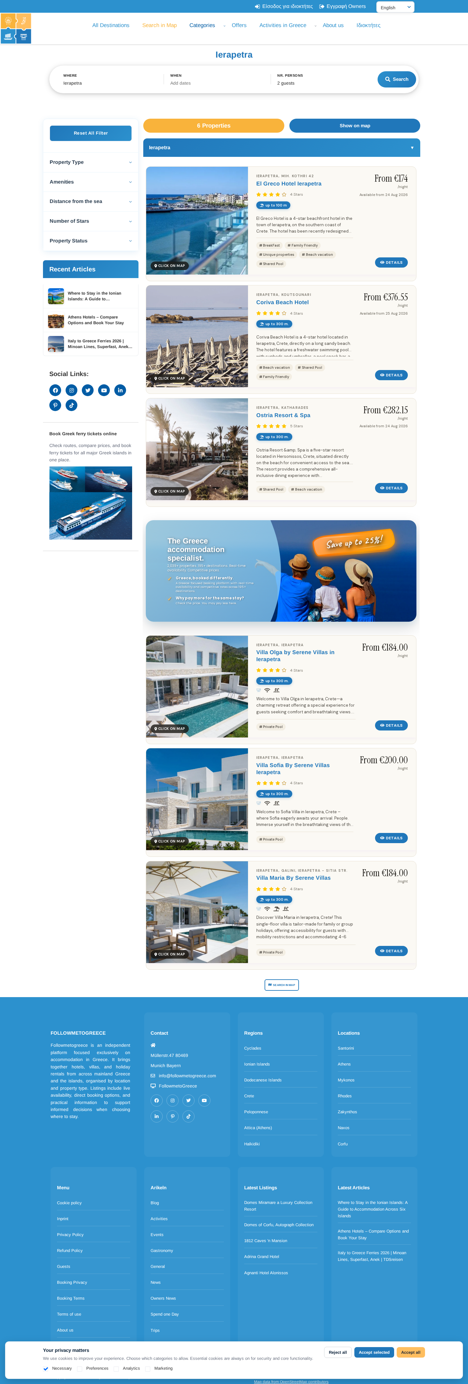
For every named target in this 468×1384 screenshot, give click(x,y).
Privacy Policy (70, 1234)
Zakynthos (347, 1111)
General (158, 1266)
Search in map (284, 985)
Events (157, 1234)
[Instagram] (173, 1100)
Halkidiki (252, 1144)
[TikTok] (188, 1116)
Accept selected (374, 1352)
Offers (239, 25)
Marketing (163, 1368)
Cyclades (252, 1048)
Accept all (411, 1352)
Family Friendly (305, 245)
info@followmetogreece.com (187, 1075)
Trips (155, 1330)
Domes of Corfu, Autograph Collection (279, 1224)
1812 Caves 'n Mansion (265, 1240)
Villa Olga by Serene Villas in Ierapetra (295, 655)
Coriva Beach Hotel (282, 302)
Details (394, 262)
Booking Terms (71, 1298)
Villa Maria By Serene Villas (293, 878)
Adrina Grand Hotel (261, 1256)
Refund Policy (70, 1250)
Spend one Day (165, 1314)
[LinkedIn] (157, 1116)
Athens (344, 1064)
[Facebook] (157, 1100)
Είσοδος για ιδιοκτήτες (287, 6)
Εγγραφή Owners (346, 6)
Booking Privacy (72, 1282)
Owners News (163, 1298)
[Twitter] (188, 1100)
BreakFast (271, 245)
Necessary (62, 1368)
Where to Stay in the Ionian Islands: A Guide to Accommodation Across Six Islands (373, 1209)
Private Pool (273, 726)
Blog (155, 1202)
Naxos (344, 1127)
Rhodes (345, 1096)
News (156, 1282)
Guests (63, 1266)
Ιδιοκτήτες (368, 25)
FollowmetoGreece (178, 1085)
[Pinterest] (173, 1116)
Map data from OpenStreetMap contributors (291, 1382)
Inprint (62, 1218)
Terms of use (69, 1314)
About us (333, 25)
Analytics (131, 1368)
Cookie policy (69, 1202)
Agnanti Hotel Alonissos (266, 1272)
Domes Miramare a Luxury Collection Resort (278, 1206)
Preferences (97, 1368)
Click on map (171, 265)
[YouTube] (204, 1100)
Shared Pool (273, 264)
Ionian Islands (257, 1064)
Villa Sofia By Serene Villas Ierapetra (293, 768)
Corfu (343, 1144)
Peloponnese (256, 1111)
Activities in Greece (282, 25)
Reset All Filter (91, 133)
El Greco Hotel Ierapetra (289, 183)
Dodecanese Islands (263, 1080)
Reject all (338, 1352)
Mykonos (346, 1080)
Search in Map (159, 25)
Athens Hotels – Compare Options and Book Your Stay (373, 1234)
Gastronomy (162, 1250)
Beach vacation (319, 254)
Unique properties (278, 254)
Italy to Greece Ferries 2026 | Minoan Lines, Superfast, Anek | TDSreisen (372, 1256)
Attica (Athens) (258, 1127)
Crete (249, 1096)
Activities (159, 1218)
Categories (202, 25)
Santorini (346, 1048)
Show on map (355, 125)
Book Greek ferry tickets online (83, 433)
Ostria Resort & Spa (283, 415)
